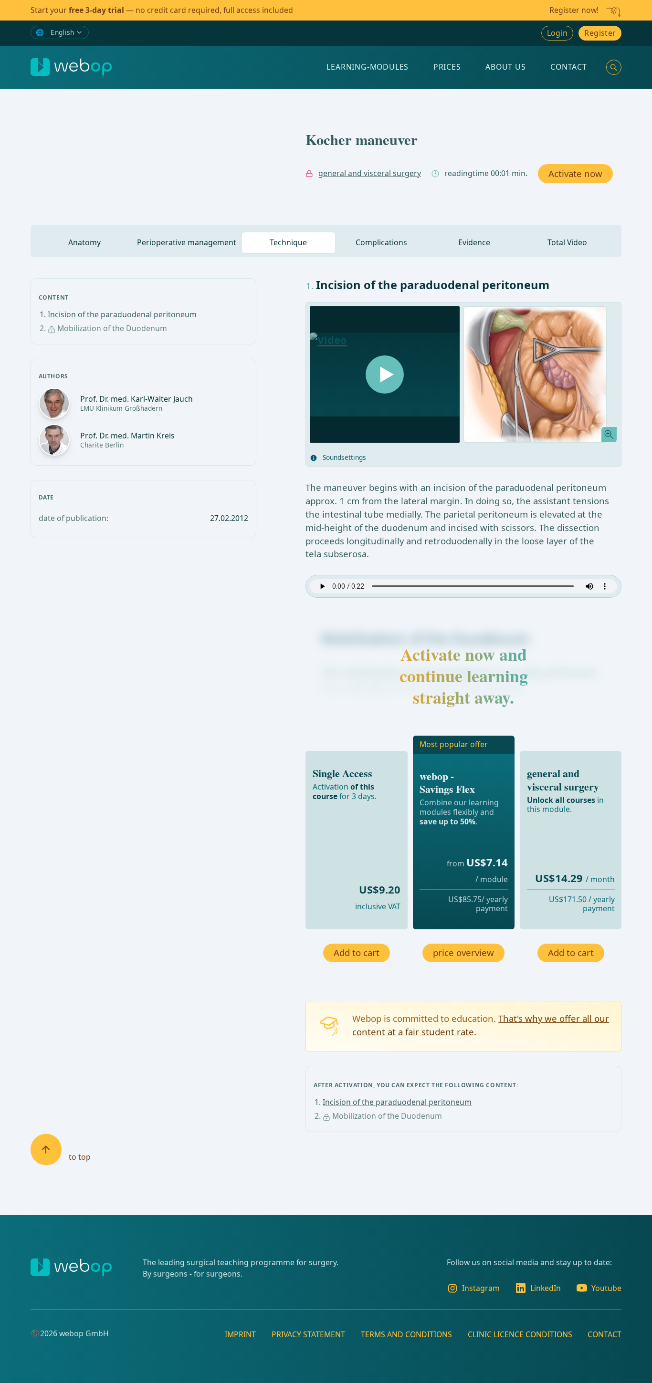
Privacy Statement (308, 1334)
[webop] (71, 67)
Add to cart (356, 952)
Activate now (575, 173)
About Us (505, 67)
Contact (568, 67)
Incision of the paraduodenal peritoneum (122, 314)
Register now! (574, 10)
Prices (447, 67)
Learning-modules (367, 67)
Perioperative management (186, 242)
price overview (463, 952)
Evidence (474, 242)
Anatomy (84, 242)
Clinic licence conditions (520, 1334)
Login (557, 33)
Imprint (240, 1334)
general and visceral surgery (369, 173)
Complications (381, 242)
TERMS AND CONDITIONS (406, 1334)
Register (600, 33)
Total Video (567, 242)
